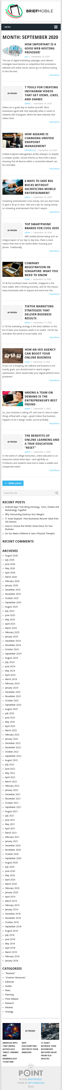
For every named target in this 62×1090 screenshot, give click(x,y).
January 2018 (11, 960)
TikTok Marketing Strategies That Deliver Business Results (39, 312)
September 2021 (13, 807)
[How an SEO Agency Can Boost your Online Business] (12, 355)
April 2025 (10, 624)
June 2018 (10, 939)
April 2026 (10, 572)
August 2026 (11, 555)
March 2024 (11, 679)
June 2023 (10, 717)
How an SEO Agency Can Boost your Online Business (40, 353)
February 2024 (12, 683)
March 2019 (11, 901)
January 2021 (11, 841)
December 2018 (13, 913)
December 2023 (13, 692)
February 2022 (12, 786)
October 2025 (12, 598)
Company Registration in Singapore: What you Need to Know (41, 269)
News (7, 990)
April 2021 (10, 828)
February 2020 (12, 888)
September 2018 (13, 926)
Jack (26, 56)
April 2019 (10, 896)
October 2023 (12, 700)
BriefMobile (35, 1079)
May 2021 (10, 824)
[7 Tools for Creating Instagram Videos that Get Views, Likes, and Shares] (12, 93)
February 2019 (12, 905)
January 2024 (11, 688)
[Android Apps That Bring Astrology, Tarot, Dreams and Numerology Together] (12, 1031)
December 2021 (13, 794)
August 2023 (11, 709)
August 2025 (11, 606)
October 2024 (12, 649)
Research (9, 1003)
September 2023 (13, 705)
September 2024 (13, 653)
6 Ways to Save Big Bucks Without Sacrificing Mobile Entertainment (40, 187)
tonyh (27, 279)
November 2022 (13, 747)
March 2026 (11, 577)
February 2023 (12, 734)
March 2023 (11, 730)
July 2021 (9, 815)
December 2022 (13, 743)
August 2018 (11, 931)
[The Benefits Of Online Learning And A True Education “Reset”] (12, 441)
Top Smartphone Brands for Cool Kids (42, 226)
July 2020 (9, 867)
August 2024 (11, 658)
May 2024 (10, 670)
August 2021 (11, 811)
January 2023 (11, 739)
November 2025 (13, 594)
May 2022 (10, 773)
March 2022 (11, 781)
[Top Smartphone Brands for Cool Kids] (12, 230)
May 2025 (10, 619)
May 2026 (10, 568)
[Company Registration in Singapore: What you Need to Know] (12, 269)
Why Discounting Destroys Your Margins (24, 514)
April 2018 (10, 948)
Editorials (9, 982)
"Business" (10, 973)
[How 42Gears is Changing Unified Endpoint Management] (12, 140)
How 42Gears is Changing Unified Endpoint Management (39, 140)
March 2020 (11, 884)
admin (27, 103)
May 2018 (10, 943)
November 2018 (13, 918)
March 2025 (11, 628)
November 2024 (13, 645)
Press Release (11, 999)
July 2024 (9, 662)
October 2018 (12, 922)
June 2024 (10, 666)
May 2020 (10, 875)
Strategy (9, 1011)
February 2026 (12, 581)
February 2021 (12, 837)
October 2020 (12, 854)
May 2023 (10, 722)
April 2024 (10, 675)
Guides (8, 986)
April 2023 (10, 726)
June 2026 (10, 564)
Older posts (14, 483)
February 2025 (12, 632)
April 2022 (10, 777)
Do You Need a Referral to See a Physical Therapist (30, 533)
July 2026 (9, 560)
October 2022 (12, 751)
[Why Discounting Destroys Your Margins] (31, 1031)
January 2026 (11, 585)
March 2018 (11, 952)
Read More (55, 75)
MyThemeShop (36, 1083)
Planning (9, 994)
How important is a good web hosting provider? (40, 48)
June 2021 (10, 820)
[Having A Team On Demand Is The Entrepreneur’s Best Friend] (12, 398)
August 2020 (11, 862)
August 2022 (11, 760)
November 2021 (13, 798)
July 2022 (9, 764)
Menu (7, 27)
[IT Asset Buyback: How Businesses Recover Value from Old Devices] (50, 1031)
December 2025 (13, 589)
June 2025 (10, 615)
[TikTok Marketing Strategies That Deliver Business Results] (12, 312)
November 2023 (13, 696)
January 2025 (11, 636)
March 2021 (11, 832)
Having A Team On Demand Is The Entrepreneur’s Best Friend (41, 398)
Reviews (9, 1007)
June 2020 (10, 871)
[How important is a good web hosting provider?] (12, 50)
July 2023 (9, 713)
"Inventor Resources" (15, 977)
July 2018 (9, 935)
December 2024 (13, 641)
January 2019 (11, 909)
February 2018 (12, 956)
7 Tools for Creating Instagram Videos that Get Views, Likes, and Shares (42, 93)
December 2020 (13, 845)
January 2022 (11, 790)
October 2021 (12, 803)
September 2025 (13, 602)
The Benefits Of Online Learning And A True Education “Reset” (42, 441)
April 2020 (10, 879)
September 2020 (13, 858)
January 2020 (11, 892)
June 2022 (10, 769)
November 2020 (13, 850)
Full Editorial (30, 150)
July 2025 (9, 611)
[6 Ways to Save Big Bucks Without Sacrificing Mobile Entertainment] (12, 187)
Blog (31, 1086)
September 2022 (13, 756)
